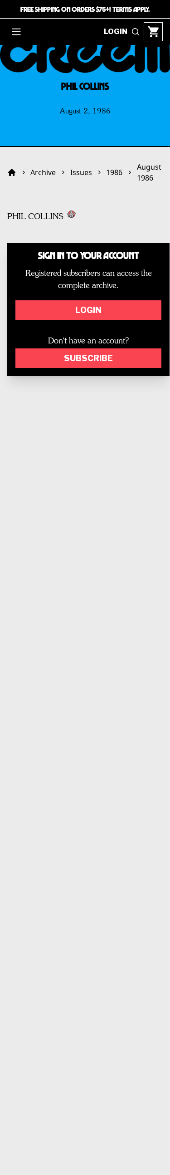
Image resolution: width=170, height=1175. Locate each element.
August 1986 (149, 172)
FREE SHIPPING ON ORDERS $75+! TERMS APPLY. (85, 9)
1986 (114, 172)
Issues (81, 172)
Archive (43, 172)
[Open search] (135, 31)
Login (88, 310)
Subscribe (88, 358)
